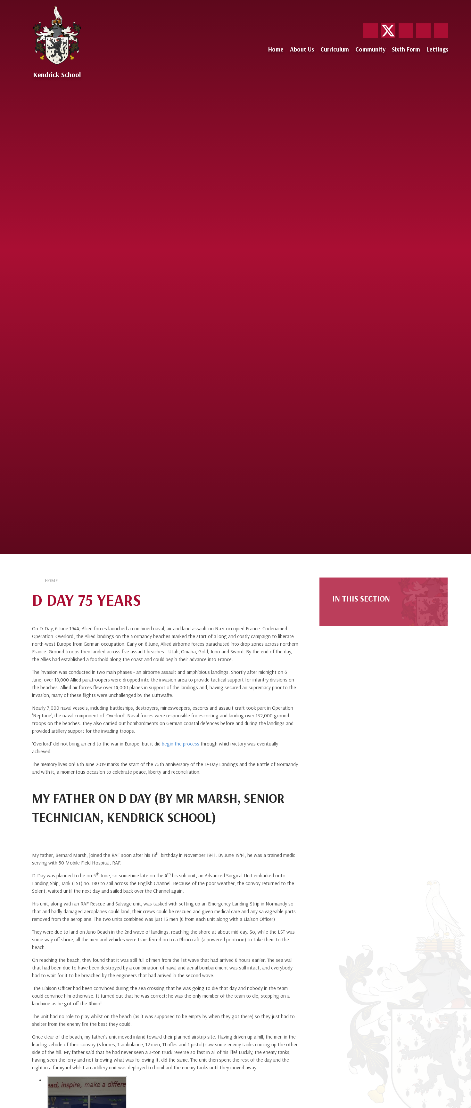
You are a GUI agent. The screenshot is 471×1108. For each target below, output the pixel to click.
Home (51, 580)
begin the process (180, 743)
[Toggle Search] (441, 30)
